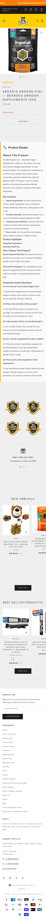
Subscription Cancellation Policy (14, 811)
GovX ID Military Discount (12, 791)
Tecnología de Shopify (31, 894)
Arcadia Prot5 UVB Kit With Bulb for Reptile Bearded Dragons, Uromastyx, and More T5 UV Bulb (16, 647)
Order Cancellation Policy (12, 807)
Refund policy (7, 738)
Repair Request (8, 787)
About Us (6, 795)
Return (5, 799)
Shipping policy (8, 754)
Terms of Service (8, 734)
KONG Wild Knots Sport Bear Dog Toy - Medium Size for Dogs (16, 544)
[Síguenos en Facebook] (3, 878)
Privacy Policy (7, 742)
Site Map (5, 767)
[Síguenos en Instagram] (10, 878)
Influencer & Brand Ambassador (14, 783)
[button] (7, 82)
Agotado (23, 121)
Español (22, 889)
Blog (4, 803)
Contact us (6, 750)
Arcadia (6, 87)
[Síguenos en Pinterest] (16, 878)
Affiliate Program (9, 779)
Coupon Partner (8, 746)
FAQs (4, 771)
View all (23, 588)
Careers (5, 775)
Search (5, 730)
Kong (16, 538)
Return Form (7, 758)
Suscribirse (12, 716)
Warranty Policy (8, 762)
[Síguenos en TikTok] (23, 878)
